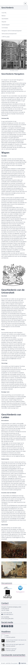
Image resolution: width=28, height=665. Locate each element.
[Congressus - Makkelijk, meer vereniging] (22, 663)
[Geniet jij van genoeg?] (3, 649)
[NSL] (3, 2)
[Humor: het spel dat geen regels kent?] (3, 645)
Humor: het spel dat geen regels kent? (15, 644)
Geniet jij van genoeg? (10, 648)
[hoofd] (3, 636)
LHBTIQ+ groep (6, 36)
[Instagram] (5, 626)
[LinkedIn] (2, 626)
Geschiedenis (5, 18)
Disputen (4, 21)
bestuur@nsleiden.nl (8, 614)
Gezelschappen (6, 24)
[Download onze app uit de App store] (10, 626)
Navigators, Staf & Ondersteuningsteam (12, 30)
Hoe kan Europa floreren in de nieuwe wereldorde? (16, 640)
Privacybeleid (14, 663)
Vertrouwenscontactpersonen (9, 33)
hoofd (6, 635)
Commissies (5, 27)
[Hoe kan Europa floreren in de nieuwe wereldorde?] (3, 640)
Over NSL (4, 12)
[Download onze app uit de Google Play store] (12, 626)
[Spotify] (7, 626)
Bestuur (4, 15)
